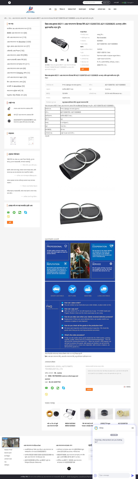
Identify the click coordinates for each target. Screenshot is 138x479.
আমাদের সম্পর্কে (72, 9)
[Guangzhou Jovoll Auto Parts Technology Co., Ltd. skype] (27, 212)
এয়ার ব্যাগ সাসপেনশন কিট (54, 356)
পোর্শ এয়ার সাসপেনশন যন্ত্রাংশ (15, 77)
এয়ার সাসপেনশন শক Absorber (16, 42)
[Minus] (132, 428)
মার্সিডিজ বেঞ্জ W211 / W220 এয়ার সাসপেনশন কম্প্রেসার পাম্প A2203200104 (69, 461)
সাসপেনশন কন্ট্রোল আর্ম (13, 91)
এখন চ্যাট (116, 2)
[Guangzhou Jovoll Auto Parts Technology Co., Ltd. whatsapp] (15, 212)
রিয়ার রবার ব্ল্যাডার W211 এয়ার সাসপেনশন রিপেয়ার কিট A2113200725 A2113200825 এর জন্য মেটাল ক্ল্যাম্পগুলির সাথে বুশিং (60, 67)
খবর (109, 9)
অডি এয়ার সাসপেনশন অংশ (14, 37)
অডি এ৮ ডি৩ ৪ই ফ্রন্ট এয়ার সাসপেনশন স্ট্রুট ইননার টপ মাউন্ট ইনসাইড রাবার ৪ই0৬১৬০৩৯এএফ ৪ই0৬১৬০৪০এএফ (52, 425)
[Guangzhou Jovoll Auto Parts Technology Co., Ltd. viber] (10, 217)
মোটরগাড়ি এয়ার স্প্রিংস (13, 51)
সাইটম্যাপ (6, 465)
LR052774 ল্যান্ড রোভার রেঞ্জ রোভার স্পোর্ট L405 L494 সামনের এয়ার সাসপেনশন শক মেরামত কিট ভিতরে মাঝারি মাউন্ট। (105, 425)
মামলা (115, 9)
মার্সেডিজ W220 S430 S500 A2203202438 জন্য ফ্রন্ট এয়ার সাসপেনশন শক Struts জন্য (39, 456)
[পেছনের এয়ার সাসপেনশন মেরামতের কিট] (9, 108)
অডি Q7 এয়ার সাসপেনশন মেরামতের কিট (23, 115)
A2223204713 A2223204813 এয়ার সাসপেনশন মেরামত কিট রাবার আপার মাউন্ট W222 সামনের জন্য (25, 122)
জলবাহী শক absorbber (14, 86)
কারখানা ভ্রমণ (82, 9)
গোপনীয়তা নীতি (24, 477)
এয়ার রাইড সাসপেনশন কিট (67, 356)
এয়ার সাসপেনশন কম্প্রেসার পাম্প (16, 64)
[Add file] (95, 475)
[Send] (132, 475)
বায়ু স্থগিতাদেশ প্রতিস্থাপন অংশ (83, 356)
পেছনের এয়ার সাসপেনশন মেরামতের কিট (23, 108)
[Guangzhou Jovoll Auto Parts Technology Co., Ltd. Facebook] (9, 2)
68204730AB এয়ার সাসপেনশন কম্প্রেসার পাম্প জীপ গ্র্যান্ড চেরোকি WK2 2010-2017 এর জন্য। (71, 456)
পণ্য (55, 9)
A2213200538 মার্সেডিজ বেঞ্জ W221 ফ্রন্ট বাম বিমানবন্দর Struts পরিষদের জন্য (37, 461)
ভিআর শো (62, 9)
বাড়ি (50, 9)
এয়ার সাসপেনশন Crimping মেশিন (17, 73)
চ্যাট (83, 69)
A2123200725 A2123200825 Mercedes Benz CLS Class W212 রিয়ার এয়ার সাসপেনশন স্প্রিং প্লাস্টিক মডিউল (123, 425)
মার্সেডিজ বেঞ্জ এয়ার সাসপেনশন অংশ (17, 28)
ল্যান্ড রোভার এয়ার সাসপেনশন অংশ (16, 46)
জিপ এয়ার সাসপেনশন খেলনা (14, 82)
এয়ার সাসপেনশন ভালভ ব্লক (14, 68)
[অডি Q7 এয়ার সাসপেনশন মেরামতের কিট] (9, 114)
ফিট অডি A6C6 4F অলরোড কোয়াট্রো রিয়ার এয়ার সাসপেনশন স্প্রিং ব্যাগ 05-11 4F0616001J (88, 425)
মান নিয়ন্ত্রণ (92, 9)
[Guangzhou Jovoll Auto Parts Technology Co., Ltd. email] (9, 212)
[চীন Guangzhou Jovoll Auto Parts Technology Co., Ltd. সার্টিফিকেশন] (13, 141)
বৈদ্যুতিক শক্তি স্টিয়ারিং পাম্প (15, 95)
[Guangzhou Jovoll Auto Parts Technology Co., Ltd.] (30, 9)
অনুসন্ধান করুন (106, 2)
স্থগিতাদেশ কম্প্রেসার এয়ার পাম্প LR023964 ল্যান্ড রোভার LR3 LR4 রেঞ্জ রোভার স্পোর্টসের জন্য (70, 450)
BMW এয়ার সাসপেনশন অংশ (15, 33)
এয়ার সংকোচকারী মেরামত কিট (15, 60)
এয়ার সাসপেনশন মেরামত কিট (19, 18)
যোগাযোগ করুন (101, 9)
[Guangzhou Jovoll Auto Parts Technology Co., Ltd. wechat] (21, 212)
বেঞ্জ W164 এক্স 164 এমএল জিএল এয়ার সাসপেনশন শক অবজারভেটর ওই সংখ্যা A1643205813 (39, 450)
